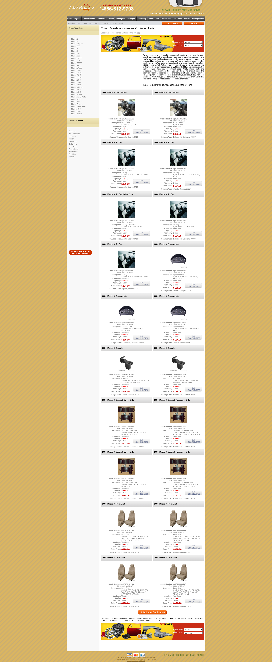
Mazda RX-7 (76, 109)
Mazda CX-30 (76, 73)
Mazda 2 (74, 39)
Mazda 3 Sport (76, 44)
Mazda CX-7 (76, 80)
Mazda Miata (76, 85)
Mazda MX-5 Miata (78, 97)
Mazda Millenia (77, 87)
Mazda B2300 (76, 58)
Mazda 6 (74, 51)
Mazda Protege (77, 104)
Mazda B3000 (76, 66)
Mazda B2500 (76, 61)
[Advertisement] (80, 203)
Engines (77, 19)
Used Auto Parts (130, 657)
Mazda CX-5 (76, 75)
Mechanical (166, 19)
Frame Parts (154, 19)
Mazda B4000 (76, 68)
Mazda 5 (74, 49)
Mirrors (111, 19)
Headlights (120, 19)
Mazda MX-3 (76, 92)
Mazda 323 (75, 46)
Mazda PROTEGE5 (78, 107)
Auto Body (142, 19)
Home (69, 19)
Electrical (178, 19)
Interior (187, 19)
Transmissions (89, 19)
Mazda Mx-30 (76, 94)
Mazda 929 (75, 56)
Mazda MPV (76, 90)
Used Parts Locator (149, 659)
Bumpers (102, 19)
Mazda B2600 (76, 63)
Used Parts (105, 33)
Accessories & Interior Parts (122, 33)
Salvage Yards (198, 19)
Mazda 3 (74, 41)
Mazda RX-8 (76, 111)
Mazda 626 (75, 53)
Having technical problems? (136, 661)
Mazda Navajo (76, 102)
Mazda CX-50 (76, 78)
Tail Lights (131, 19)
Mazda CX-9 (76, 82)
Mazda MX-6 (76, 99)
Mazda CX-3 (76, 70)
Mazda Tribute (76, 114)
